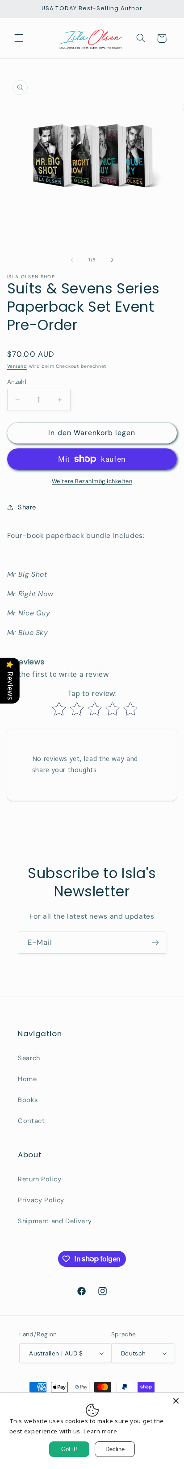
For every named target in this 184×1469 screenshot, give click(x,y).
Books (28, 1099)
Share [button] (27, 507)
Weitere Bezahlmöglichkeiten (92, 481)
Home (27, 1078)
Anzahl (17, 382)
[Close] (175, 1400)
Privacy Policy (41, 1200)
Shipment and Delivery (55, 1221)
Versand (17, 366)
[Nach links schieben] (72, 259)
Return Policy (39, 1179)
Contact (31, 1120)
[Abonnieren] (155, 942)
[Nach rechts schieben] (112, 259)
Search (29, 1058)
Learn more (100, 1431)
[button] (18, 38)
